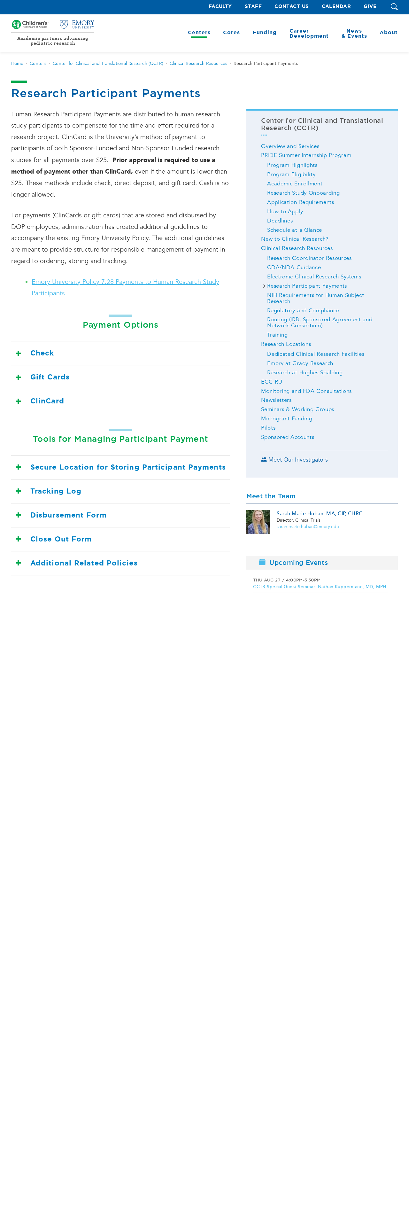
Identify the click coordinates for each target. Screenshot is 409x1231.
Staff (253, 6)
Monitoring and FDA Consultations (306, 391)
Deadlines (280, 220)
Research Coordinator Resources (309, 258)
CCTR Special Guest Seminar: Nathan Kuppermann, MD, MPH (319, 586)
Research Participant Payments (307, 286)
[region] (322, 585)
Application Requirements (300, 202)
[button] (394, 7)
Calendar (336, 6)
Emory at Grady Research (300, 363)
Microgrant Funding (286, 418)
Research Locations (286, 344)
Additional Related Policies (84, 563)
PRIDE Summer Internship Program (306, 155)
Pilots (268, 428)
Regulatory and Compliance (303, 310)
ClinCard (47, 401)
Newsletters (276, 400)
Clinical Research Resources (199, 63)
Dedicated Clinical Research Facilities (315, 354)
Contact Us (291, 6)
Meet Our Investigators (298, 459)
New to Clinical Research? (294, 239)
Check (42, 353)
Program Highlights (292, 165)
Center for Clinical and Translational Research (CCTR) (108, 63)
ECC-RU (271, 381)
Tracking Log (55, 491)
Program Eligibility (291, 174)
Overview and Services (290, 146)
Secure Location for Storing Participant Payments (128, 467)
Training (277, 334)
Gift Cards (50, 377)
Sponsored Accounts (287, 437)
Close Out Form (61, 539)
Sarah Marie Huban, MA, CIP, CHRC (319, 513)
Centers (38, 63)
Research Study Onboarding (303, 193)
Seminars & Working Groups (297, 409)
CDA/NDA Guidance (294, 267)
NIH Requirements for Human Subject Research (315, 298)
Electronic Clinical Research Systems (314, 276)
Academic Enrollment (294, 183)
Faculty (220, 6)
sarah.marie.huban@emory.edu (308, 526)
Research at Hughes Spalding (305, 372)
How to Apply (285, 211)
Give (370, 6)
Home (17, 63)
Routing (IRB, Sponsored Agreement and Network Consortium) (319, 322)
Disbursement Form (68, 515)
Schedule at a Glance (294, 230)
